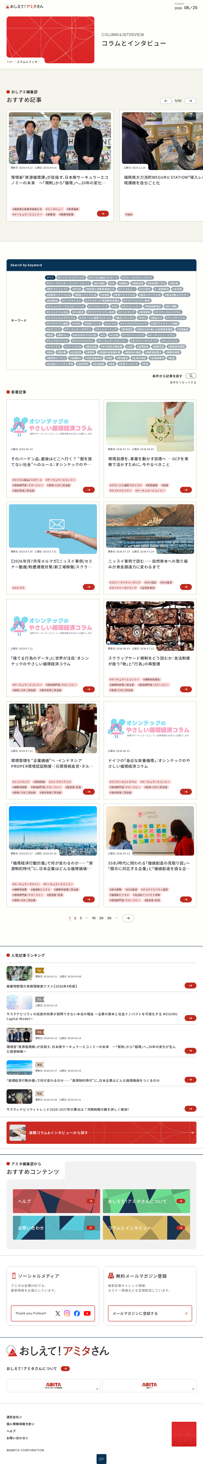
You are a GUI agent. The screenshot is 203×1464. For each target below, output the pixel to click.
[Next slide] (190, 101)
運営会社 (13, 1417)
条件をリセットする (183, 382)
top (10, 62)
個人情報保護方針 (19, 1424)
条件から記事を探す (167, 376)
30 (109, 918)
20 (101, 918)
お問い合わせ (16, 1438)
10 (94, 918)
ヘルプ (11, 1431)
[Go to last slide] (166, 101)
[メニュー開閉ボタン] (101, 1459)
